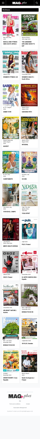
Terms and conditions (14, 404)
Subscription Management (20, 407)
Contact (28, 404)
